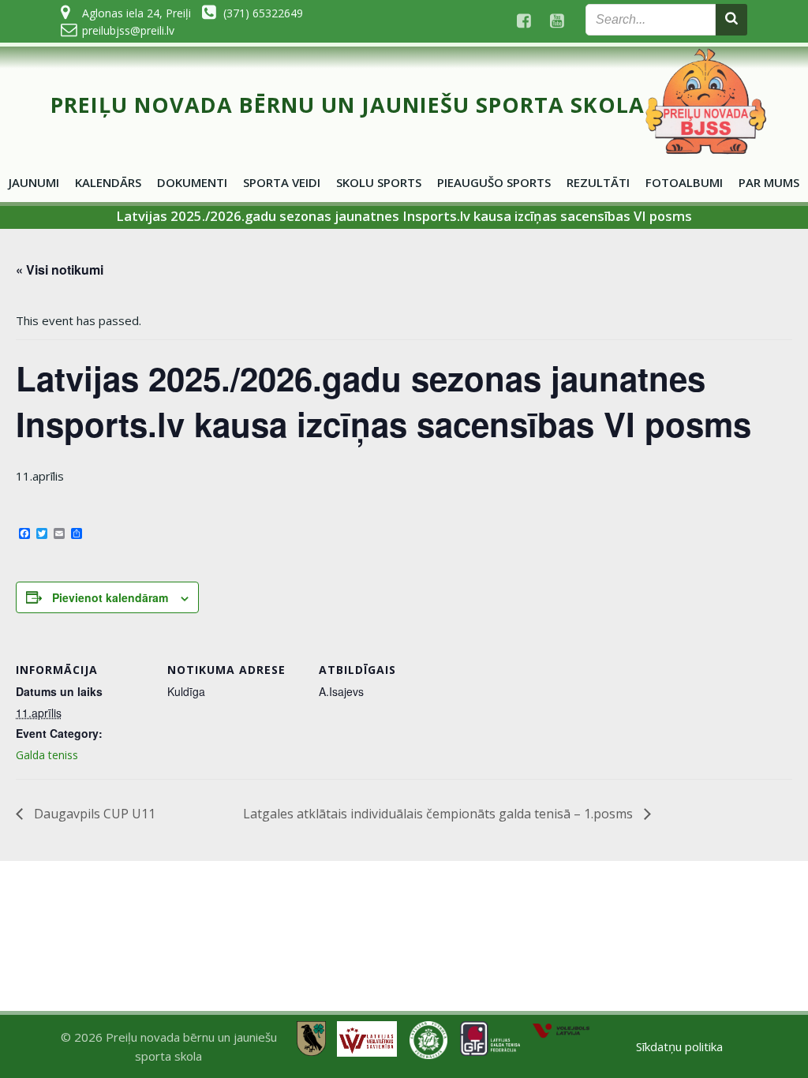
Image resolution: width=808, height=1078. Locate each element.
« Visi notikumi (59, 269)
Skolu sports (378, 182)
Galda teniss (47, 754)
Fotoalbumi (684, 182)
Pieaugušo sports (494, 182)
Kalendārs (108, 182)
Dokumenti (192, 182)
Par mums (769, 182)
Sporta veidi (281, 182)
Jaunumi (34, 182)
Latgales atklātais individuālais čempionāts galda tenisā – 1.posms (439, 813)
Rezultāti (598, 182)
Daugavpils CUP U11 (93, 813)
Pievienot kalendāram (110, 597)
